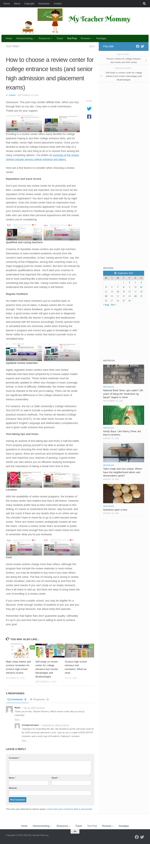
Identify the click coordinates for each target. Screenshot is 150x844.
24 (135, 296)
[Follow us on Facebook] (137, 46)
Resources (44, 38)
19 (106, 296)
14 (118, 291)
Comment (14, 758)
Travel (59, 38)
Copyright (29, 3)
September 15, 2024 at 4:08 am (55, 725)
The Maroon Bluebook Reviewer (61, 483)
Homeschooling (24, 38)
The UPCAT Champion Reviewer (24, 236)
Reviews (85, 38)
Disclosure (44, 3)
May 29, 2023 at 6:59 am (34, 708)
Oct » (113, 304)
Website (13, 788)
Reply (17, 720)
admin (12, 95)
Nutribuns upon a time (115, 509)
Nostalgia (101, 38)
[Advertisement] (125, 105)
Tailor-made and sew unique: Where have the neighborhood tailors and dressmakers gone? (122, 472)
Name (12, 778)
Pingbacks (40, 699)
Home (7, 3)
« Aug (106, 304)
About (17, 3)
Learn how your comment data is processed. (69, 809)
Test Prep (72, 38)
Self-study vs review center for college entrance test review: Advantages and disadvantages (46, 669)
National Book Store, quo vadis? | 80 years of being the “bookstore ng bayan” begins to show (123, 394)
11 (141, 287)
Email (55, 778)
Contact (58, 3)
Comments (18, 699)
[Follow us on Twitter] (142, 46)
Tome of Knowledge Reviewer (23, 483)
